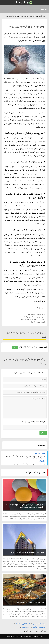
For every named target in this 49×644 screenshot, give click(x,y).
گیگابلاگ (42, 461)
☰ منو (44, 9)
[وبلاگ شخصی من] (24, 2)
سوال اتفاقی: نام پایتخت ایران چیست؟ (34, 421)
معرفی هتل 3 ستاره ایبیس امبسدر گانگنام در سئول (27, 552)
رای (15, 347)
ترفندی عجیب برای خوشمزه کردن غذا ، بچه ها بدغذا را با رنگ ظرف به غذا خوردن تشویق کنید (25, 506)
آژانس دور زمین (39, 453)
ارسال (43, 432)
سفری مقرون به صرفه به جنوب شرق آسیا (30, 602)
